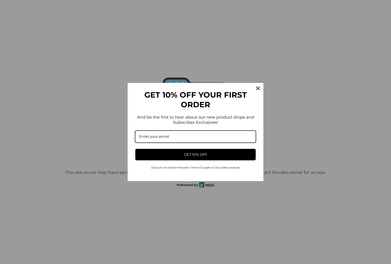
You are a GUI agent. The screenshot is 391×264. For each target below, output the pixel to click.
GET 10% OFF (195, 154)
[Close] (258, 88)
